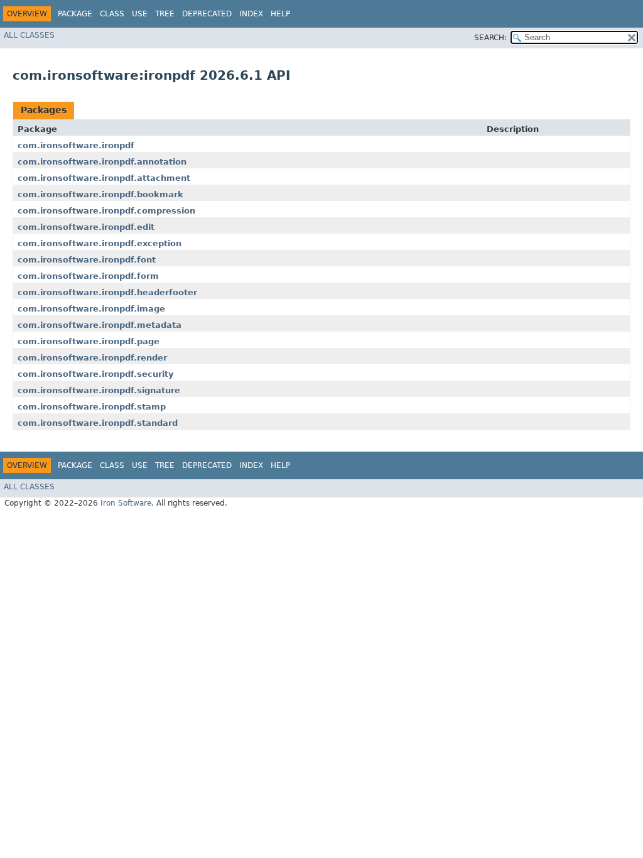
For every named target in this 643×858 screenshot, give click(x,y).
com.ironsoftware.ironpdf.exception (99, 243)
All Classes (29, 35)
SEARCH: (490, 37)
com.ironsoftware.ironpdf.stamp (92, 406)
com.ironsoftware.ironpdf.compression (106, 210)
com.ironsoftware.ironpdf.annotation (102, 161)
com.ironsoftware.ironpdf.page (88, 341)
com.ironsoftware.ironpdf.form (88, 276)
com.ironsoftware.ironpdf (76, 145)
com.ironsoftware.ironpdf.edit (86, 227)
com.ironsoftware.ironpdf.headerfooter (107, 292)
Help (280, 13)
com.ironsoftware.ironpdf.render (92, 357)
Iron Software (125, 503)
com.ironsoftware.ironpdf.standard (98, 423)
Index (251, 13)
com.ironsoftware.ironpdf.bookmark (100, 194)
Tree (165, 13)
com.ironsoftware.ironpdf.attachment (104, 178)
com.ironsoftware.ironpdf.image (91, 308)
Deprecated (207, 13)
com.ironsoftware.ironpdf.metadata (99, 325)
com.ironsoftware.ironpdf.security (95, 374)
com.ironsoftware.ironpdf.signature (99, 390)
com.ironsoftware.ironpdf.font (87, 259)
